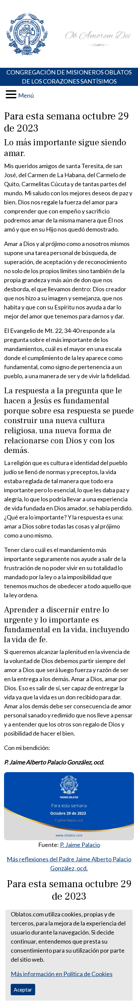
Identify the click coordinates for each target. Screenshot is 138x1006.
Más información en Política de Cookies (62, 973)
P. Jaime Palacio (80, 844)
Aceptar (23, 989)
